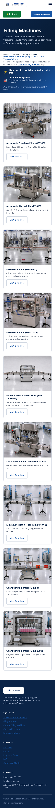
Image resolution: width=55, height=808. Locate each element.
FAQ (5, 759)
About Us (7, 747)
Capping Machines (11, 729)
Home (5, 54)
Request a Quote (10, 755)
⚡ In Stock (11, 14)
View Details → (17, 156)
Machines (16, 54)
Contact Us (8, 751)
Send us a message (12, 781)
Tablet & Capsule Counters (15, 717)
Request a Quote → (41, 14)
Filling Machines (10, 721)
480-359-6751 (16, 777)
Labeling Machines (11, 733)
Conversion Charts (11, 763)
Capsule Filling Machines (29, 64)
